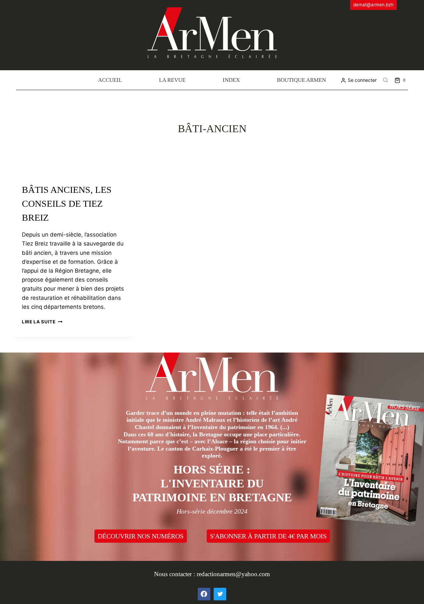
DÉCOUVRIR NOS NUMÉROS (141, 536)
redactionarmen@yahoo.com (233, 574)
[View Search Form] (385, 80)
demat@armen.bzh (373, 4)
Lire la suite (42, 321)
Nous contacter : (175, 574)
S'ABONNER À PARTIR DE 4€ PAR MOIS (268, 536)
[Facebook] (204, 594)
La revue (172, 80)
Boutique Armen (301, 80)
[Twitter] (220, 594)
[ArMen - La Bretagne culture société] (212, 32)
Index (231, 80)
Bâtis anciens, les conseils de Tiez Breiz (67, 204)
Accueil (110, 80)
